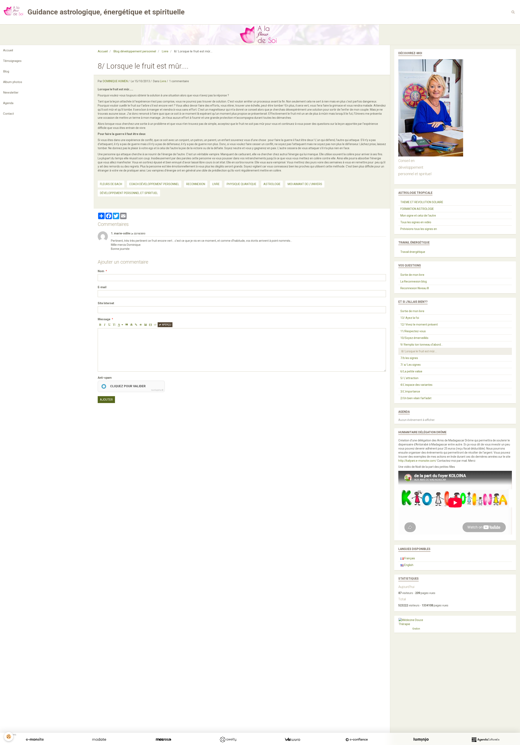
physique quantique (241, 184)
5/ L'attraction (409, 378)
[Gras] (100, 324)
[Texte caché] (140, 324)
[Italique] (104, 324)
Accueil (8, 50)
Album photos (12, 82)
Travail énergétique (412, 251)
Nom (101, 271)
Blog (6, 71)
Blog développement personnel (134, 51)
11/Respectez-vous (413, 331)
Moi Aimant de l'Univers (305, 184)
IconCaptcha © (157, 390)
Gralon (416, 628)
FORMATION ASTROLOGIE (417, 208)
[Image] (145, 324)
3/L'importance (410, 391)
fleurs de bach (111, 184)
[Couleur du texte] (120, 324)
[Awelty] (228, 739)
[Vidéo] (150, 324)
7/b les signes (409, 358)
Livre (165, 51)
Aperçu (166, 324)
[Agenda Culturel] (485, 739)
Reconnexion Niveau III (414, 288)
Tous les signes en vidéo (415, 222)
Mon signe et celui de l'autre (418, 215)
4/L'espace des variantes (416, 384)
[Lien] (136, 324)
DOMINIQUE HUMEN (115, 81)
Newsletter (10, 92)
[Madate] (99, 739)
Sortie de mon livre (412, 274)
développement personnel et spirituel (129, 193)
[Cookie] (8, 736)
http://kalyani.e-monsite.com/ (417, 460)
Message (104, 319)
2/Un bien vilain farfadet (415, 398)
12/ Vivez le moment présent (419, 324)
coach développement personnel (154, 184)
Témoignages (12, 61)
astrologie (272, 184)
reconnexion (195, 184)
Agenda (8, 103)
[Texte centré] (131, 324)
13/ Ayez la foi (409, 317)
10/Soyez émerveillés (414, 338)
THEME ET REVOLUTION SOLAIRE (421, 202)
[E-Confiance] (356, 739)
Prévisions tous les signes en (418, 229)
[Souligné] (109, 324)
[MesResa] (163, 739)
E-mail (102, 287)
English (408, 565)
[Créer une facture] (292, 739)
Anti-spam (105, 377)
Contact (8, 113)
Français (409, 558)
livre (216, 184)
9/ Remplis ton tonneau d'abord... (421, 344)
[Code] (155, 324)
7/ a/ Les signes (410, 364)
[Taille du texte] (114, 324)
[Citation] (126, 324)
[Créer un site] (35, 739)
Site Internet (106, 303)
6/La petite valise (411, 371)
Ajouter (106, 399)
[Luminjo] (421, 739)
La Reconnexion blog (413, 281)
